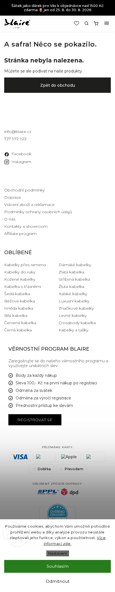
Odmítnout (58, 581)
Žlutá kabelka (71, 286)
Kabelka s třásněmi (22, 286)
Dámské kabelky (75, 264)
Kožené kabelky (19, 279)
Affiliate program (20, 233)
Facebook (21, 153)
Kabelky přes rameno (25, 264)
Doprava (12, 197)
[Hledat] (86, 23)
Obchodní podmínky (24, 190)
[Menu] (106, 23)
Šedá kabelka (17, 293)
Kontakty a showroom (26, 226)
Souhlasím (58, 566)
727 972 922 (15, 138)
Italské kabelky (73, 293)
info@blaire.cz (17, 131)
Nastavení (57, 553)
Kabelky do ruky (19, 272)
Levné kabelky (73, 315)
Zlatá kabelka (71, 272)
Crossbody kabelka (77, 322)
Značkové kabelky (76, 308)
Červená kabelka (20, 322)
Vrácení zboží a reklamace (29, 204)
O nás (9, 219)
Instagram (21, 161)
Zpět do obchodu (57, 85)
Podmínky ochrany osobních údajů (38, 211)
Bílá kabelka (15, 315)
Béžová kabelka (19, 301)
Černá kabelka (18, 330)
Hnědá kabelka (18, 308)
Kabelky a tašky (73, 330)
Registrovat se (34, 419)
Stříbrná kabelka (74, 279)
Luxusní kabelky (74, 301)
